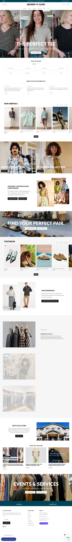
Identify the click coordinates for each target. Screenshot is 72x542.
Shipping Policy (30, 523)
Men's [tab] (38, 63)
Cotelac (61, 73)
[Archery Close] (36, 4)
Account (29, 514)
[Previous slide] (5, 123)
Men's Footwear (42, 228)
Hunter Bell (44, 68)
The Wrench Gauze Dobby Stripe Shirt (60, 130)
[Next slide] (66, 123)
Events (44, 8)
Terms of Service (31, 525)
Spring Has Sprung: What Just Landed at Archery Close (34, 465)
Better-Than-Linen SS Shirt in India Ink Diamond (11, 131)
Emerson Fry (27, 73)
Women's (24, 8)
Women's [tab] (34, 63)
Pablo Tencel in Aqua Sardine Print (26, 130)
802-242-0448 (44, 516)
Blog (48, 8)
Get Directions (36, 52)
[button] (68, 538)
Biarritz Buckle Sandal (24, 268)
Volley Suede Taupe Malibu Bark (42, 268)
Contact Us (30, 520)
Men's (30, 8)
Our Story (29, 516)
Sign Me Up (6, 522)
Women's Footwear (30, 228)
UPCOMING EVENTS (30, 492)
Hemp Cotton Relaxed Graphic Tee (42, 130)
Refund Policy (30, 521)
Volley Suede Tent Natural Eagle (58, 268)
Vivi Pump (6, 268)
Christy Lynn (61, 68)
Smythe (10, 73)
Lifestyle (34, 8)
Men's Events (22, 198)
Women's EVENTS (12, 198)
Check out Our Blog (36, 445)
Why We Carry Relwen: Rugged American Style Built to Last (57, 465)
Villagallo (27, 68)
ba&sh (44, 73)
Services (39, 8)
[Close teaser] (64, 534)
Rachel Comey (11, 68)
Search (29, 513)
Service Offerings (41, 492)
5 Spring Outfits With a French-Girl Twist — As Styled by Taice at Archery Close (13, 465)
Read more (5, 468)
